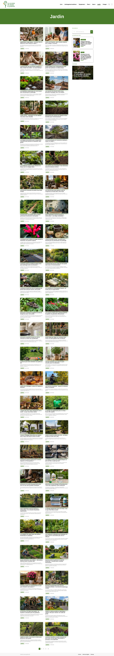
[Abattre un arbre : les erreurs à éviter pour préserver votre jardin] (31, 629)
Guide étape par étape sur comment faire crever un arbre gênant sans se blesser (55, 338)
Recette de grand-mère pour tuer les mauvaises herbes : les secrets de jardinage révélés (56, 587)
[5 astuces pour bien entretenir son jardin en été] (31, 353)
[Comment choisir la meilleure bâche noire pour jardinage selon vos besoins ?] (31, 255)
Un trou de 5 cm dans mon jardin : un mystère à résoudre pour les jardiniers (30, 612)
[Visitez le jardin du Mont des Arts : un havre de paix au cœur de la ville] (56, 427)
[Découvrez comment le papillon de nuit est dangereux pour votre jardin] (31, 304)
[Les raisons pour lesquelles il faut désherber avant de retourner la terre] (56, 157)
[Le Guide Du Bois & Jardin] (9, 4)
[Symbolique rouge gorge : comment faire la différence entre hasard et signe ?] (31, 34)
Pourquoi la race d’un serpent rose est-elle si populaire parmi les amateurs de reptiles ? (86, 57)
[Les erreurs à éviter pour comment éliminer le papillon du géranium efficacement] (56, 304)
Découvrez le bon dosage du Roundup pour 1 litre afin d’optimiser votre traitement (56, 485)
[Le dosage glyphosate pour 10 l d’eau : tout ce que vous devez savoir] (56, 500)
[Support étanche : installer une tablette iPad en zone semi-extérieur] (76, 43)
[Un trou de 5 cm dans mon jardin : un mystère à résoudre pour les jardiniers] (31, 603)
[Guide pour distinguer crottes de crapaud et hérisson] (31, 378)
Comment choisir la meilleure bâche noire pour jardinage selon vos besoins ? (30, 264)
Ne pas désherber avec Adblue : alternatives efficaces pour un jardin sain (31, 560)
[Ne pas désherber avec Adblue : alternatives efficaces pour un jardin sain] (31, 552)
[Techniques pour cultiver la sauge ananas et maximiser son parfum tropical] (31, 231)
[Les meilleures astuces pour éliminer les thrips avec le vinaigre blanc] (31, 157)
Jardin (22, 48)
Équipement (83, 39)
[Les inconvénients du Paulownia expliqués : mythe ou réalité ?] (56, 132)
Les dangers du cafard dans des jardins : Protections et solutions (30, 535)
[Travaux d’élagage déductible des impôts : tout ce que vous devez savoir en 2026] (31, 427)
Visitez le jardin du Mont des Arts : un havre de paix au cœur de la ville (56, 436)
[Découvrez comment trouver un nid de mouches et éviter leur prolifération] (31, 329)
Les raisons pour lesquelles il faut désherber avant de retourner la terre (56, 166)
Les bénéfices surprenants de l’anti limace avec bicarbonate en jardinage (31, 92)
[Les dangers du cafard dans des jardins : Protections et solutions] (31, 526)
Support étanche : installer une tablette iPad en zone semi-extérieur (86, 43)
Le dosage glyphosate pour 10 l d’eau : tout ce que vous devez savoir (56, 509)
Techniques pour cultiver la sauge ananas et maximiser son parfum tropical (31, 240)
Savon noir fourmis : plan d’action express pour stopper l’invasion (56, 43)
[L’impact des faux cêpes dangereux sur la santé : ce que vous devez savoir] (31, 402)
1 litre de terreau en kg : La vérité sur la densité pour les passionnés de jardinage (55, 240)
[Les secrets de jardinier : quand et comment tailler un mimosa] (56, 378)
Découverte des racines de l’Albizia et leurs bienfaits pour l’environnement (56, 116)
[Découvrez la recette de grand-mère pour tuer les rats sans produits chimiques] (31, 476)
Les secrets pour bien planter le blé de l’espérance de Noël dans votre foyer (55, 191)
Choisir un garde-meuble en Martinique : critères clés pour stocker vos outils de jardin (55, 612)
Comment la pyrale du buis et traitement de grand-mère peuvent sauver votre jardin (31, 289)
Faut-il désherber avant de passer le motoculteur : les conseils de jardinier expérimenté (29, 510)
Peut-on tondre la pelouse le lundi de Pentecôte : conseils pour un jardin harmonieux (54, 561)
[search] (109, 4)
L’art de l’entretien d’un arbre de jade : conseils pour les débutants (55, 362)
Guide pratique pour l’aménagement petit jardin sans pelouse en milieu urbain (55, 67)
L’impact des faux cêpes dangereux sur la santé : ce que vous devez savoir (30, 411)
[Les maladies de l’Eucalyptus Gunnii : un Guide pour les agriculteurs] (56, 280)
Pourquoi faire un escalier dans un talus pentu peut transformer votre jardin (30, 215)
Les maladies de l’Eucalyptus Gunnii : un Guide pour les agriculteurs (55, 289)
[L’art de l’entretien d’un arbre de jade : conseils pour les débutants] (56, 353)
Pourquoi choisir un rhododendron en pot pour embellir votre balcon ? (30, 586)
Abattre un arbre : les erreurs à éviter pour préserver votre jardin (31, 637)
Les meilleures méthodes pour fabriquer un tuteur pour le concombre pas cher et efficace (56, 535)
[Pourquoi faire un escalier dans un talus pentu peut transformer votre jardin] (31, 206)
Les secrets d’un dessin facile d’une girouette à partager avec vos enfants (54, 92)
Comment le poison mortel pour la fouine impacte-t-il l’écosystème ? (30, 460)
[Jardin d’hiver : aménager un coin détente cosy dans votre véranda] (31, 107)
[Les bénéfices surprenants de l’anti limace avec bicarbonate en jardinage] (31, 83)
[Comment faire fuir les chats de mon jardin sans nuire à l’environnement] (56, 255)
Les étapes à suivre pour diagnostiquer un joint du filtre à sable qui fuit (56, 460)
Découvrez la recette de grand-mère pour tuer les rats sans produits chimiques (30, 485)
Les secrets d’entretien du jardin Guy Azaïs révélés (82, 74)
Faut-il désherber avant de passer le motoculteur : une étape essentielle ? (54, 215)
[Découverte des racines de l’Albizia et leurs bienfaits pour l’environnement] (56, 107)
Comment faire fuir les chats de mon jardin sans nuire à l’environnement (56, 264)
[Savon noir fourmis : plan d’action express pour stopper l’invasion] (56, 34)
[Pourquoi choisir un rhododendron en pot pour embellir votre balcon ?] (31, 577)
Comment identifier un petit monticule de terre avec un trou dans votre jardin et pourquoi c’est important (55, 638)
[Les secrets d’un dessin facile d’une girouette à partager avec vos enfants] (56, 83)
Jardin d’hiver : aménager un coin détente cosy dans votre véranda (30, 116)
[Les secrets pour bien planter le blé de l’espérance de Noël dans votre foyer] (56, 182)
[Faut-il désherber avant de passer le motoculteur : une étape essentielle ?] (56, 206)
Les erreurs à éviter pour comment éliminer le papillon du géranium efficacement (56, 313)
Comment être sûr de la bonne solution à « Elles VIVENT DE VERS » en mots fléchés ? (31, 67)
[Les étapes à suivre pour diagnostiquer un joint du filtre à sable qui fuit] (56, 451)
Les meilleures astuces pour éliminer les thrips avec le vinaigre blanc (30, 166)
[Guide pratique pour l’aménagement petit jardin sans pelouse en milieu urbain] (56, 58)
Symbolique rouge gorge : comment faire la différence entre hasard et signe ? (31, 43)
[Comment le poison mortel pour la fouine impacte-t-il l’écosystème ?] (31, 451)
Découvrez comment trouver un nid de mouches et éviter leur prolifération (30, 338)
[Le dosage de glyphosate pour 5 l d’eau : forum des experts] (56, 402)
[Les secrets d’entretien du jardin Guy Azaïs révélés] (31, 182)
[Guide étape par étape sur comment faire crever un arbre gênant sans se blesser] (56, 329)
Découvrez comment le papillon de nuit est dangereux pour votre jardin (31, 313)
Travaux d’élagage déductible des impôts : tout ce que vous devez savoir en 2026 (31, 436)
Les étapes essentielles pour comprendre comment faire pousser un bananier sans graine (30, 141)
